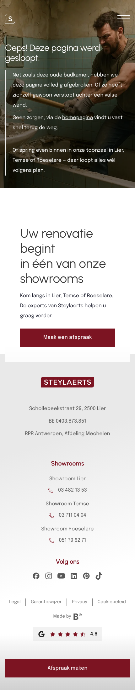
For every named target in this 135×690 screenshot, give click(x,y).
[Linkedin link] (74, 577)
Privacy (79, 602)
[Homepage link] (10, 19)
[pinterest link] (86, 577)
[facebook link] (36, 577)
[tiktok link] (99, 577)
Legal (14, 602)
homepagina (77, 117)
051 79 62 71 (72, 540)
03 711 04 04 (72, 515)
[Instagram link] (48, 577)
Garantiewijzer (46, 602)
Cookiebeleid (112, 602)
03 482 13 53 (72, 490)
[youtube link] (61, 577)
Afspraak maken (68, 668)
